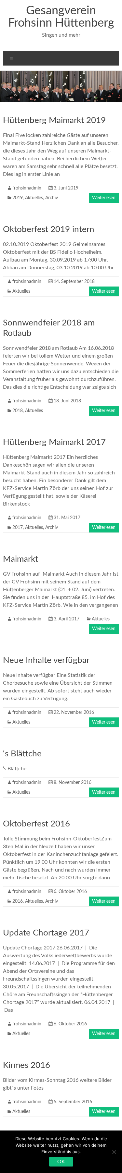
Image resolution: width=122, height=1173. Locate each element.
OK (61, 1161)
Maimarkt (20, 559)
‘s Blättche (22, 754)
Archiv (51, 198)
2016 (17, 901)
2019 (17, 198)
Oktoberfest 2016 (36, 824)
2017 (17, 527)
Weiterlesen (103, 198)
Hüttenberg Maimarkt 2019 (54, 120)
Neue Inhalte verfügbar (46, 660)
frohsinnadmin (26, 188)
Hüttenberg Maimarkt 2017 (54, 442)
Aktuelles (34, 198)
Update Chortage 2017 (46, 933)
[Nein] (114, 1152)
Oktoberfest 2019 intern (48, 229)
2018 (17, 411)
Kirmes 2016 (26, 1065)
